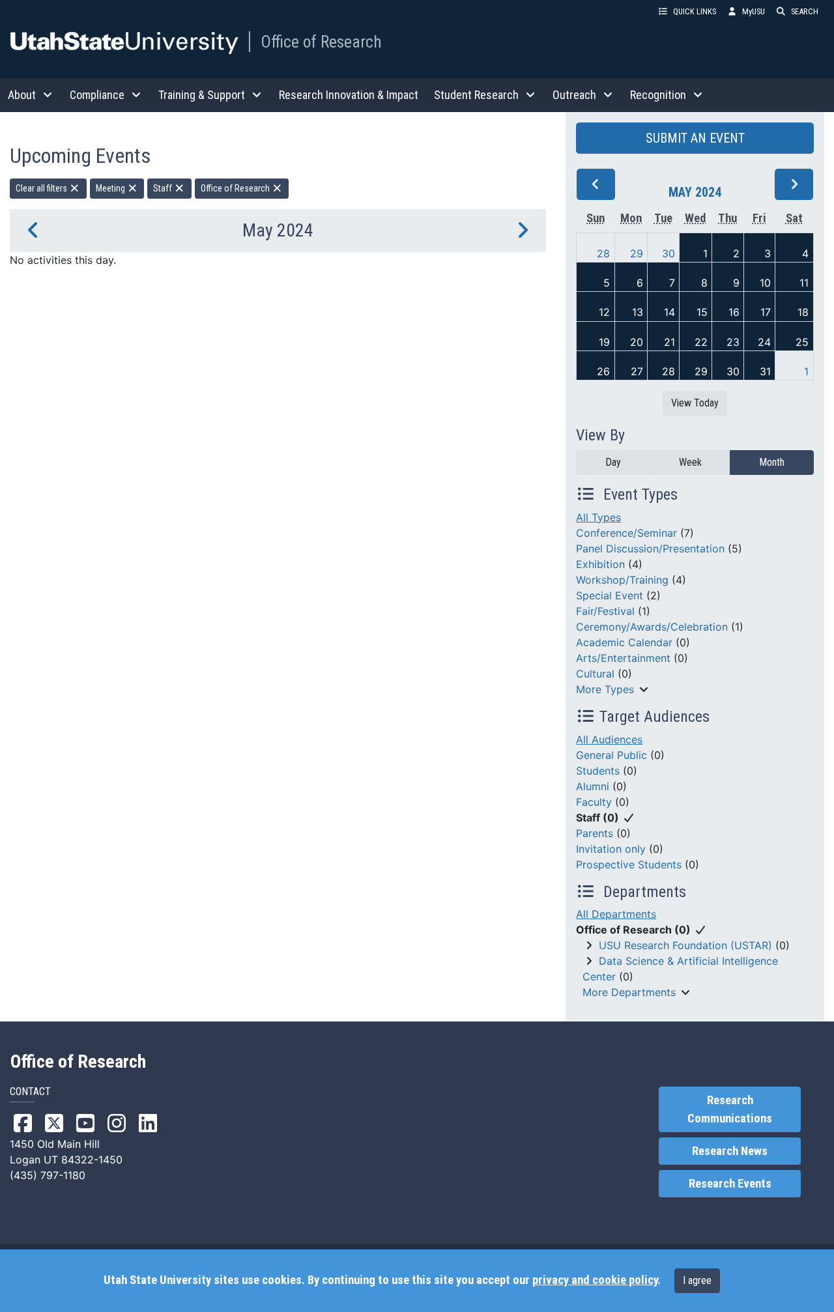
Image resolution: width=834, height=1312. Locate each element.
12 (604, 312)
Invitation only (611, 848)
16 (734, 312)
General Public (611, 755)
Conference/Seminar (626, 532)
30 (668, 253)
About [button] (22, 95)
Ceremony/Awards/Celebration (652, 626)
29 (636, 253)
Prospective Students (629, 864)
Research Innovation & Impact (348, 95)
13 (637, 312)
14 (669, 312)
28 (603, 253)
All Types (598, 517)
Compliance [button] (97, 95)
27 (637, 371)
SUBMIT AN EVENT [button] (695, 138)
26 (603, 371)
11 (804, 282)
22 (701, 342)
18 (803, 312)
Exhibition (600, 564)
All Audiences (609, 739)
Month (771, 462)
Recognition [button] (658, 95)
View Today (695, 403)
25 (802, 342)
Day (613, 462)
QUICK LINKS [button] (694, 11)
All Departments (616, 913)
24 (764, 342)
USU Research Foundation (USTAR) (685, 945)
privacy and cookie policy (594, 1280)
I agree (697, 1280)
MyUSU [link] (753, 11)
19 (604, 342)
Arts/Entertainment (623, 657)
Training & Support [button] (201, 95)
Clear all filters (42, 188)
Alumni (592, 786)
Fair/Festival (605, 611)
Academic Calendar (624, 642)
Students (598, 770)
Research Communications (729, 1109)
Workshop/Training (622, 579)
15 (702, 312)
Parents (594, 833)
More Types (605, 689)
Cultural (595, 673)
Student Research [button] (476, 95)
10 (765, 282)
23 (733, 342)
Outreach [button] (574, 95)
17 (765, 312)
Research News (730, 1151)
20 (636, 342)
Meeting (111, 188)
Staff (163, 188)
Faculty (594, 801)
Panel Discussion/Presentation (650, 548)
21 (669, 342)
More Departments (629, 992)
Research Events (730, 1184)
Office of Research (321, 41)
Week (690, 462)
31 (765, 371)
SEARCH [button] (804, 11)
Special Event (609, 595)
